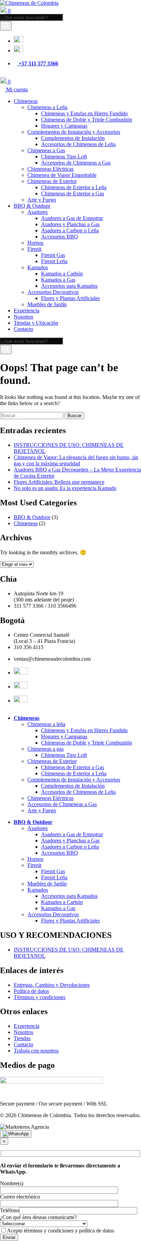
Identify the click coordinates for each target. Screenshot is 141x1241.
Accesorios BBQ (59, 237)
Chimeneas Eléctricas (50, 169)
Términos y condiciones (39, 997)
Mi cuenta (16, 89)
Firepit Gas (53, 255)
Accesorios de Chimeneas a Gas (76, 163)
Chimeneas (26, 101)
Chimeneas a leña (46, 724)
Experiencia (26, 310)
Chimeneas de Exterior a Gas (72, 193)
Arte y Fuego (41, 200)
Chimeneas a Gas (46, 150)
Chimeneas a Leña (47, 107)
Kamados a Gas (58, 280)
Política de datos (31, 991)
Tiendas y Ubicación (36, 323)
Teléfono (9, 1210)
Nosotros (23, 317)
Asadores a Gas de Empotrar (72, 218)
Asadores (37, 212)
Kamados (37, 267)
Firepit (34, 249)
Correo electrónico (20, 1197)
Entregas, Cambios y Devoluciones (52, 985)
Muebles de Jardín (47, 304)
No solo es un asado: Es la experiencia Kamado (65, 488)
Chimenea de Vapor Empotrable (62, 175)
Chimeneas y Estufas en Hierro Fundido (84, 113)
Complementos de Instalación (73, 138)
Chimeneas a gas (45, 749)
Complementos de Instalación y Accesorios (73, 132)
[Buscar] (6, 25)
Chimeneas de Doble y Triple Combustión (86, 119)
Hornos (35, 243)
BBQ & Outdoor (32, 206)
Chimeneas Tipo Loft (64, 156)
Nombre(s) (11, 1183)
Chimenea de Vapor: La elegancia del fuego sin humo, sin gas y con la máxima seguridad (76, 460)
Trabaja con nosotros (36, 1050)
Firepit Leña (54, 261)
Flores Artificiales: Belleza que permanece (59, 482)
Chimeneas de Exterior (52, 181)
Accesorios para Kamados (69, 286)
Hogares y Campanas (64, 126)
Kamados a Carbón (62, 273)
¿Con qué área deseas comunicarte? (38, 1217)
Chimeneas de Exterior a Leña (73, 187)
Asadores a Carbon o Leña (70, 230)
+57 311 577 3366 (37, 63)
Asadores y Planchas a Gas (70, 224)
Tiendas (22, 1038)
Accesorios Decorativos (53, 292)
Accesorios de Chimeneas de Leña (78, 144)
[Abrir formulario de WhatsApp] (15, 1134)
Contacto (23, 329)
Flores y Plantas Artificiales (70, 298)
